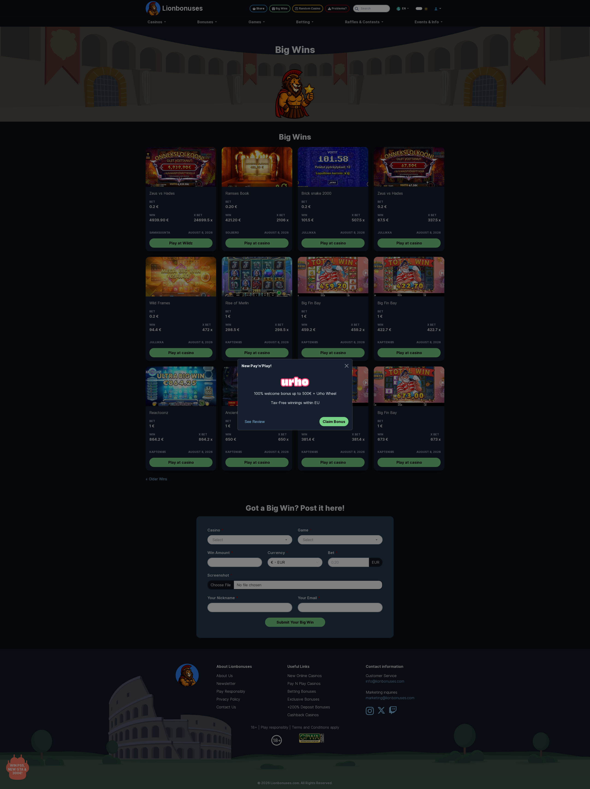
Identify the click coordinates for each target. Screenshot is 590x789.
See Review (255, 421)
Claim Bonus (334, 421)
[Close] (346, 366)
